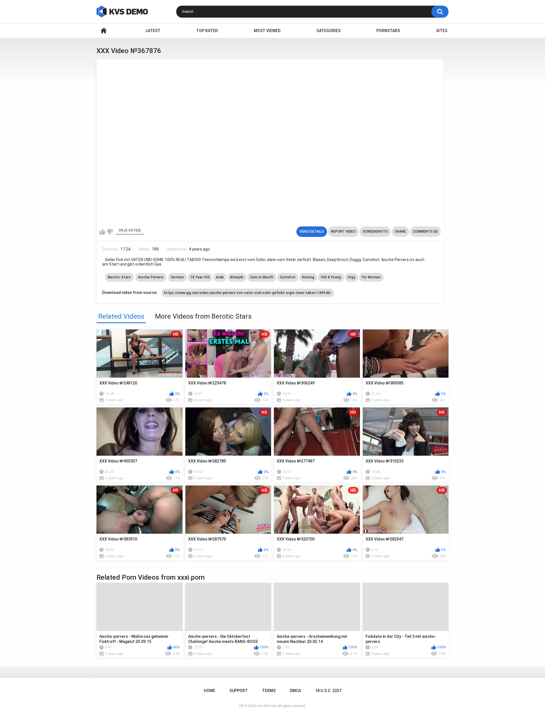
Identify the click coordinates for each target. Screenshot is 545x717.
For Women (371, 277)
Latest (153, 30)
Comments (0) (425, 232)
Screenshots (375, 232)
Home (104, 31)
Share (400, 232)
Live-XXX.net (266, 706)
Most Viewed (267, 30)
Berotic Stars (119, 277)
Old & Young (331, 277)
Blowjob (236, 277)
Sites (441, 30)
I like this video (102, 232)
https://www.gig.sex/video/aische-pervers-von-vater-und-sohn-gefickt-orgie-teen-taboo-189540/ (247, 293)
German (177, 277)
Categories (328, 30)
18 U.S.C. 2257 (328, 690)
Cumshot (287, 277)
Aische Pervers (151, 277)
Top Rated (207, 30)
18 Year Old (199, 277)
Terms (269, 690)
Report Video (343, 232)
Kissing (308, 277)
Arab (220, 277)
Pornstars (388, 30)
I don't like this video (110, 232)
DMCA (295, 690)
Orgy (351, 277)
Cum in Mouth (262, 277)
